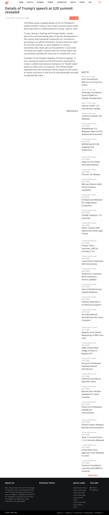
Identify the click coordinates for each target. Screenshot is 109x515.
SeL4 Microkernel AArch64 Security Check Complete (92, 317)
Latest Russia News (80, 488)
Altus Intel (14, 512)
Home (21, 2)
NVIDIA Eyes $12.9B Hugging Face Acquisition (90, 147)
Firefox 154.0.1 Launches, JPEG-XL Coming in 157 (90, 248)
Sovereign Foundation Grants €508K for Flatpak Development (92, 95)
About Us (60, 513)
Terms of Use (78, 513)
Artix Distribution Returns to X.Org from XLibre (92, 82)
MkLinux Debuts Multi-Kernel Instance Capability (92, 187)
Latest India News (79, 495)
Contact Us (68, 513)
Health (73, 2)
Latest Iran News (79, 493)
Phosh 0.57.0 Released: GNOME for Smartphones (92, 410)
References (72, 111)
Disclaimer (98, 513)
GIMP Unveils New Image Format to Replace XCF (90, 350)
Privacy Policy (89, 513)
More (23, 501)
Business (40, 2)
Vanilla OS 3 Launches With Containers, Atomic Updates (92, 276)
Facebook (94, 490)
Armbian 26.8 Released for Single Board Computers (92, 202)
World (82, 2)
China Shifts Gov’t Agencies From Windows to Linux (93, 453)
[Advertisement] (13, 54)
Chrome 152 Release (91, 174)
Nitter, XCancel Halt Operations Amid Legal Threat (92, 231)
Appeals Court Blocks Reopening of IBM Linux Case (92, 335)
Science (50, 2)
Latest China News (79, 490)
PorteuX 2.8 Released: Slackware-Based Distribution (91, 366)
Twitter (94, 488)
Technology (62, 2)
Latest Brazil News (79, 502)
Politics (30, 2)
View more (92, 475)
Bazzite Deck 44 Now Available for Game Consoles (91, 394)
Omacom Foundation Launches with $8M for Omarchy (92, 468)
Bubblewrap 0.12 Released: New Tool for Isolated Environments (92, 131)
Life (89, 2)
